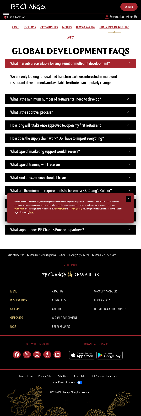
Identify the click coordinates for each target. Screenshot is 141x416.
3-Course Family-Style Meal (74, 255)
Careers (57, 309)
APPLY (70, 37)
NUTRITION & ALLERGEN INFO (110, 309)
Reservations (18, 300)
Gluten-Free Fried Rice (104, 255)
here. (31, 212)
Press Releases (61, 326)
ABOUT (15, 27)
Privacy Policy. (77, 208)
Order (129, 7)
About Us (57, 291)
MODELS (67, 27)
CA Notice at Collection (104, 376)
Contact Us (59, 300)
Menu (13, 291)
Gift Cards (16, 317)
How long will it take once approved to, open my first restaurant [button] (55, 125)
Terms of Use (26, 376)
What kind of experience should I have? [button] (38, 177)
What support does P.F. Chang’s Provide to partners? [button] (47, 229)
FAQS (13, 326)
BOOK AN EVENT (103, 300)
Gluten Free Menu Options (41, 255)
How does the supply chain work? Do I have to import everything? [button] (57, 138)
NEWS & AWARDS (85, 27)
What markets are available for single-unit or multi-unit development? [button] (60, 63)
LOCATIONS (30, 27)
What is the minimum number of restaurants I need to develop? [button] (55, 99)
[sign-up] (70, 274)
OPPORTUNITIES (49, 27)
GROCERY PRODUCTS (105, 291)
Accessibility (80, 376)
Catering (15, 309)
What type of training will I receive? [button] (35, 164)
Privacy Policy (45, 376)
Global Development (64, 317)
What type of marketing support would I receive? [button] (45, 151)
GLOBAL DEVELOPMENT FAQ (114, 27)
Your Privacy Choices (64, 382)
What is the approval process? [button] (31, 112)
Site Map (63, 376)
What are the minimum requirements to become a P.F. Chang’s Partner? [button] (61, 190)
